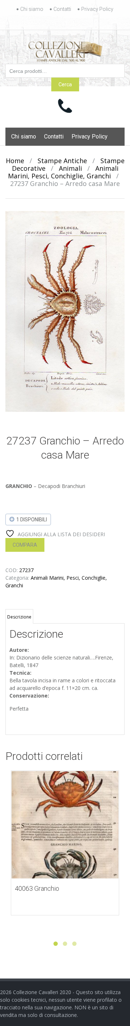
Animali (70, 168)
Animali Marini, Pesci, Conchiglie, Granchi (63, 172)
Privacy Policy (97, 9)
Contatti (62, 9)
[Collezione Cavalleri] (65, 50)
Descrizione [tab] (19, 617)
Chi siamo (31, 9)
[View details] (65, 824)
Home (15, 160)
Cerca (65, 84)
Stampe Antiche (62, 160)
